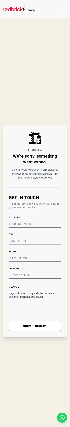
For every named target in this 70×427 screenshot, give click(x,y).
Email (12, 234)
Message (14, 287)
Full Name (14, 217)
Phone (12, 251)
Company (14, 268)
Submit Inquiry (35, 326)
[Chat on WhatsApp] (62, 418)
